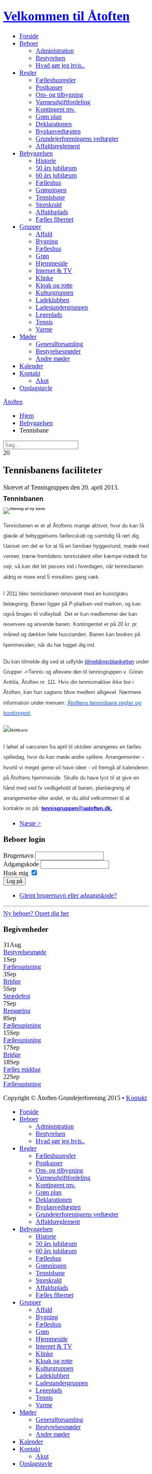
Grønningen (51, 190)
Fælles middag (22, 1069)
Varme (44, 329)
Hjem (26, 415)
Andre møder (53, 358)
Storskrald (49, 204)
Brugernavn (18, 855)
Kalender (31, 365)
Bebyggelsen (36, 153)
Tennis (44, 322)
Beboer (28, 43)
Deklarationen (54, 124)
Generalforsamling (59, 343)
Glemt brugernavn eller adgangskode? (68, 895)
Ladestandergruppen (62, 307)
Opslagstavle (35, 387)
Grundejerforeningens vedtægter (77, 138)
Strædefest (16, 996)
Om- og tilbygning (59, 94)
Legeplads (49, 314)
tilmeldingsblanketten (109, 662)
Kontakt (29, 373)
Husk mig (15, 873)
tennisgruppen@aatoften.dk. (76, 808)
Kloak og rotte (54, 285)
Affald (44, 234)
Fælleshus (48, 182)
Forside (29, 36)
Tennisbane (50, 197)
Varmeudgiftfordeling (63, 102)
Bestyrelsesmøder (58, 351)
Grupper (30, 226)
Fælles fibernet (54, 219)
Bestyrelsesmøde (24, 952)
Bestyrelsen (50, 58)
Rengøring (16, 1010)
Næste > (30, 823)
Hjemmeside (52, 263)
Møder (27, 336)
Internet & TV (54, 270)
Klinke (44, 278)
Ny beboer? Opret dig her (36, 913)
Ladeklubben (52, 300)
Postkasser (49, 87)
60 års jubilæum (56, 175)
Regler (27, 72)
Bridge (12, 981)
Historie (46, 160)
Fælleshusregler (56, 80)
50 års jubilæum (56, 168)
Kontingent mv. (55, 109)
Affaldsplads (52, 212)
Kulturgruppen (54, 292)
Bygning (47, 241)
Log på (14, 881)
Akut (42, 380)
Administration (55, 50)
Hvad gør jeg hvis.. (60, 65)
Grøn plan (49, 116)
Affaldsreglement (58, 146)
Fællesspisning (22, 966)
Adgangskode (21, 864)
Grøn (42, 256)
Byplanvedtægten (58, 131)
